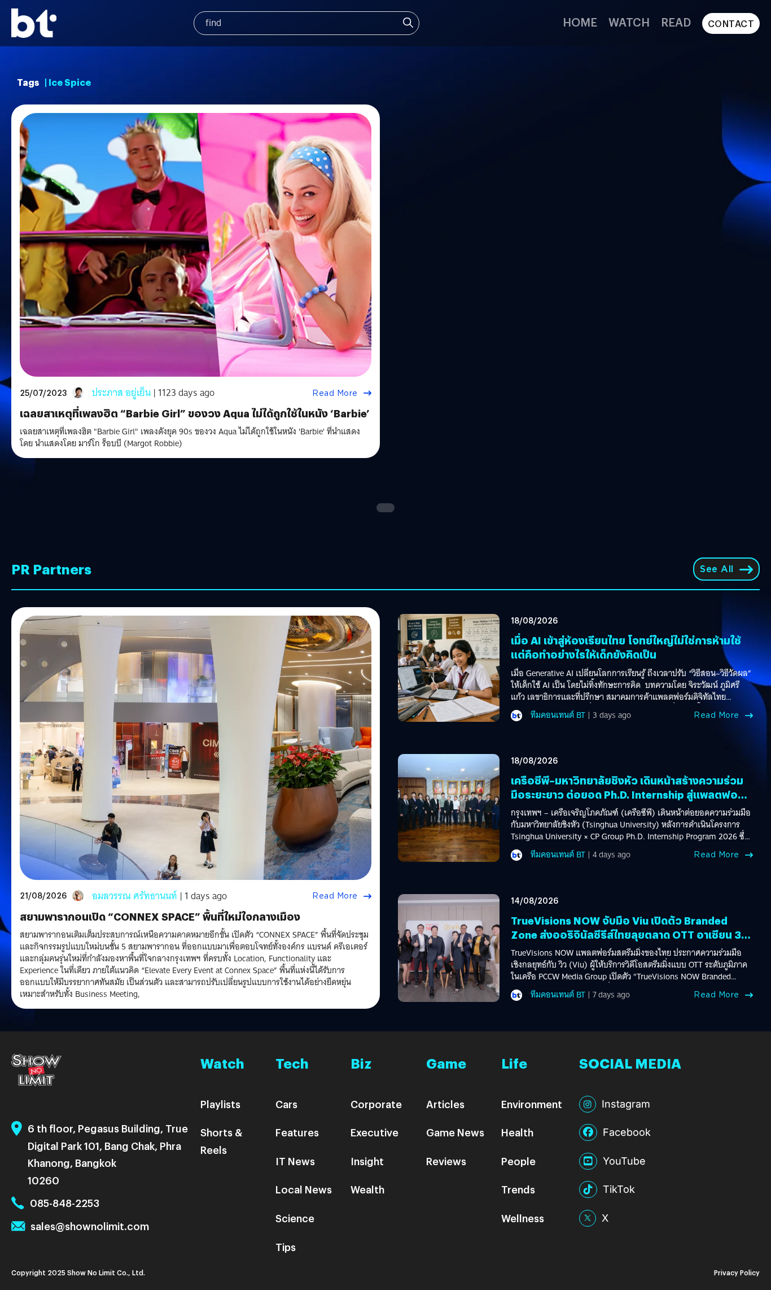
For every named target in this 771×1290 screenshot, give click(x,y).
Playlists (220, 1104)
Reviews (446, 1161)
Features (297, 1132)
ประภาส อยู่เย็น (121, 393)
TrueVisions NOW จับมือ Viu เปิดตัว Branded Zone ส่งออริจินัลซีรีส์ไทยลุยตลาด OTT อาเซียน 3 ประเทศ (626, 934)
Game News (455, 1132)
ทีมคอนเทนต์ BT (558, 715)
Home (580, 22)
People (518, 1161)
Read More (335, 393)
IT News (295, 1161)
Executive (374, 1132)
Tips (285, 1247)
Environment (531, 1104)
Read (676, 22)
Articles (445, 1104)
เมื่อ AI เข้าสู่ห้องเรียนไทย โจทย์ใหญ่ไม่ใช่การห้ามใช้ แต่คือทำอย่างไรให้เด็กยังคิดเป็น (626, 647)
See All (717, 569)
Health (517, 1132)
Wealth (367, 1189)
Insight (367, 1161)
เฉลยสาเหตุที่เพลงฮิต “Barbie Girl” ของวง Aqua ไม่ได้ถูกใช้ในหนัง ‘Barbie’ (195, 413)
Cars (286, 1104)
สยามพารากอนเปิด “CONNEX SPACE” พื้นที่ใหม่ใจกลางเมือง (160, 916)
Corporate (376, 1104)
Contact (731, 23)
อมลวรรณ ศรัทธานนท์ (134, 896)
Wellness (522, 1218)
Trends (518, 1189)
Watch (629, 22)
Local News (303, 1189)
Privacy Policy (737, 1272)
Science (294, 1218)
